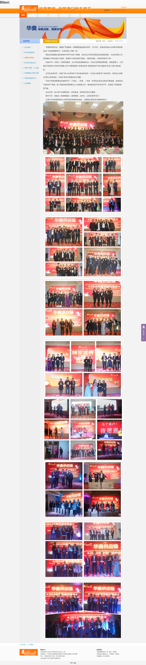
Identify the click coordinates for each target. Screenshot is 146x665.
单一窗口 (109, 652)
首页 (23, 15)
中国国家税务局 (101, 652)
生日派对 (27, 47)
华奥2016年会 (29, 57)
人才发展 (75, 15)
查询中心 (53, 15)
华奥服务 (43, 15)
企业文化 (64, 15)
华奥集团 (99, 656)
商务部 (115, 652)
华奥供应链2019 (30, 78)
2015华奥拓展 (29, 52)
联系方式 (85, 15)
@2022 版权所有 (55, 658)
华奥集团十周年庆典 (31, 73)
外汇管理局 (106, 656)
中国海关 (111, 654)
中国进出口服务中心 (102, 654)
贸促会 (117, 654)
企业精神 (27, 83)
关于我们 (32, 15)
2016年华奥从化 (30, 62)
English (123, 7)
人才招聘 (30, 645)
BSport (4, 2)
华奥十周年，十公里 (31, 68)
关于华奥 (22, 645)
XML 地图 (73, 663)
